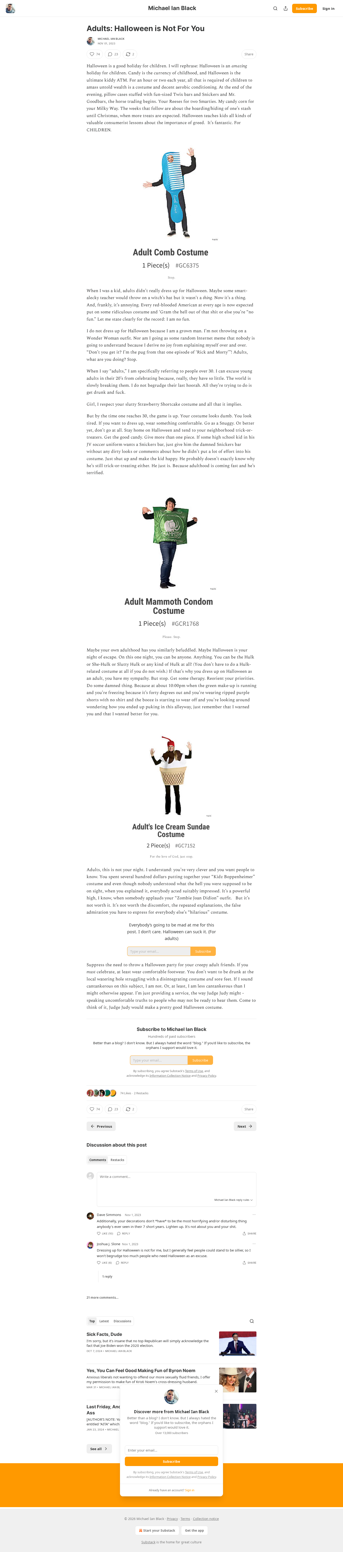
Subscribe (304, 8)
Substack (148, 1542)
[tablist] (107, 1160)
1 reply (107, 1276)
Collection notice (206, 1518)
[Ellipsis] (254, 1214)
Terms (185, 1518)
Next (242, 1126)
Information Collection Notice (170, 1477)
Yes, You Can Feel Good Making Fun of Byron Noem (141, 1370)
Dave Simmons (109, 1214)
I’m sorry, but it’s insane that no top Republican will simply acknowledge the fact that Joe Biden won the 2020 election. (148, 1343)
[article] (171, 1346)
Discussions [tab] (122, 1321)
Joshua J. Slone (108, 1243)
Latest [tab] (104, 1321)
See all (96, 1448)
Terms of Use (194, 1472)
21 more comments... (103, 1297)
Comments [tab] (97, 1160)
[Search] (275, 8)
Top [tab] (92, 1321)
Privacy (172, 1518)
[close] (216, 1391)
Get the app (194, 1530)
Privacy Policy (206, 1477)
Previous (104, 1126)
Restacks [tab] (117, 1160)
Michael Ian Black (111, 38)
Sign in (328, 8)
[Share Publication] (285, 8)
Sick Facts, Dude (104, 1334)
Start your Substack (159, 1530)
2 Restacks (141, 1093)
